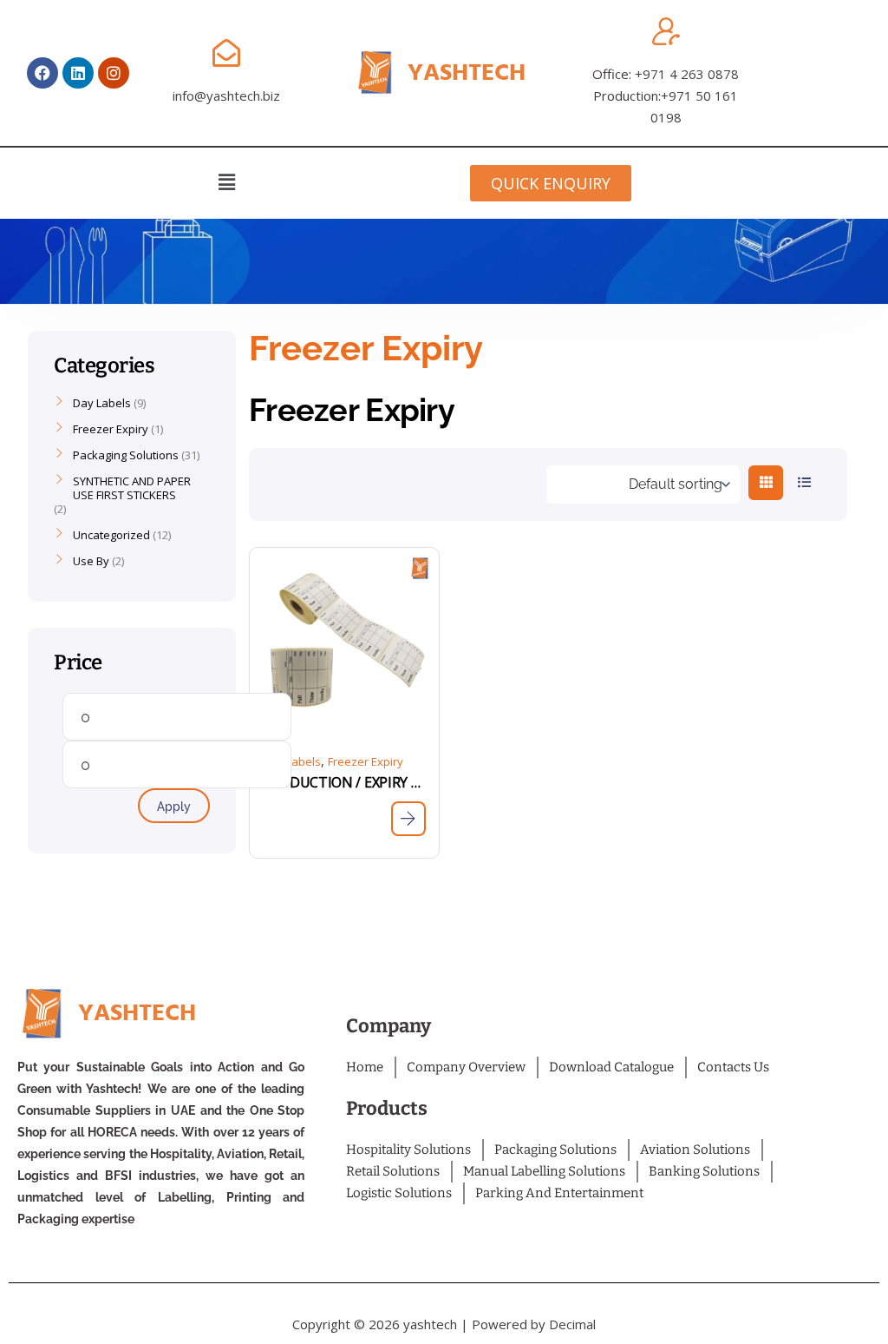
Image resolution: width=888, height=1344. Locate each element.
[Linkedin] (78, 73)
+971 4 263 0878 (687, 73)
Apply (174, 807)
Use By (91, 561)
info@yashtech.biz (226, 95)
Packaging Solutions (126, 455)
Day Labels (292, 761)
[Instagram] (113, 73)
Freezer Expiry (365, 761)
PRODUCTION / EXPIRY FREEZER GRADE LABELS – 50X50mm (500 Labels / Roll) (344, 782)
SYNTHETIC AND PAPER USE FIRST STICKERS (132, 488)
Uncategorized (111, 535)
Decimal (572, 1324)
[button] (226, 181)
